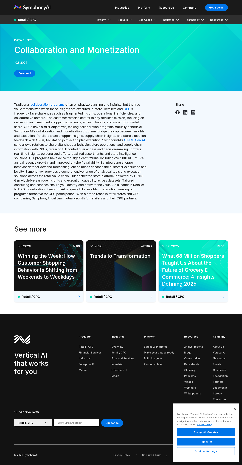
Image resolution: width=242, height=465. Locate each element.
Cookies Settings (206, 451)
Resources (191, 336)
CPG (127, 109)
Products (85, 336)
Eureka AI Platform (155, 346)
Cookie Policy (204, 424)
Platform (149, 336)
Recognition (220, 375)
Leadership (220, 387)
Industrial (85, 358)
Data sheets (191, 364)
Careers (218, 393)
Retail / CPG (86, 346)
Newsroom (219, 358)
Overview (117, 346)
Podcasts (190, 375)
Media (83, 370)
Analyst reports (193, 346)
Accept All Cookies (206, 432)
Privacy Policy (122, 454)
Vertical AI (219, 352)
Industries (118, 336)
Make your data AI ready (159, 352)
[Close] (235, 409)
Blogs (187, 352)
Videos (188, 381)
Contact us (219, 399)
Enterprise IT (87, 364)
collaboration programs (47, 104)
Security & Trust (151, 454)
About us (218, 346)
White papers (192, 393)
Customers (219, 370)
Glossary (189, 370)
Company (219, 336)
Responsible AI (153, 364)
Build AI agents (153, 358)
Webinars (190, 387)
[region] (206, 432)
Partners (218, 381)
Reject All (206, 441)
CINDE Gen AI (134, 140)
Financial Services (90, 352)
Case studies (192, 358)
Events (217, 364)
